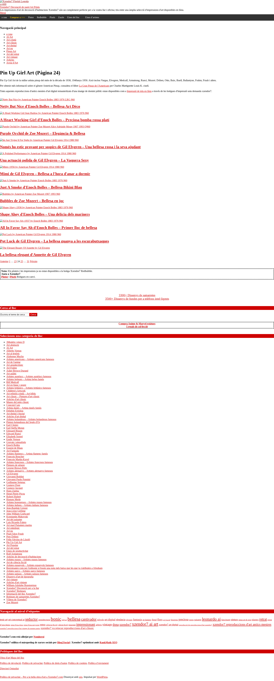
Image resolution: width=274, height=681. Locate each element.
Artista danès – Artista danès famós (23, 408)
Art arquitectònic (14, 365)
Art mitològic (13, 528)
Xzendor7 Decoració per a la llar (22, 588)
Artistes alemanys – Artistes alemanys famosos (29, 470)
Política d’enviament (98, 663)
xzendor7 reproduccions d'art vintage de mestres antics (20, 628)
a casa (4, 17)
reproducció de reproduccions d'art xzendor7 (195, 625)
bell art (64, 620)
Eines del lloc (73, 17)
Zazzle (61, 17)
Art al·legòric (13, 353)
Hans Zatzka (12, 490)
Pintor (31, 17)
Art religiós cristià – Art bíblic (21, 393)
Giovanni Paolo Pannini (18, 479)
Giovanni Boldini (15, 476)
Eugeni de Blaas (14, 448)
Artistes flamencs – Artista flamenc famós (27, 453)
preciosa (183, 619)
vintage (107, 624)
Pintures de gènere (15, 465)
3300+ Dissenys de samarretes (137, 295)
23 (15, 261)
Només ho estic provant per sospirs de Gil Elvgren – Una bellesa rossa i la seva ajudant (70, 147)
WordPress (102, 677)
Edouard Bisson (14, 430)
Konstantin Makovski (17, 516)
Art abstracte (12, 345)
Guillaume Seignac (15, 482)
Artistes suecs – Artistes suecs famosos (25, 571)
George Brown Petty (16, 468)
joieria (191, 620)
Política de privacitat (32, 663)
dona (116, 624)
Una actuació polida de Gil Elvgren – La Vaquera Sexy (44, 160)
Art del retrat (12, 548)
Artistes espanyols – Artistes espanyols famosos (30, 565)
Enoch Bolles (13, 445)
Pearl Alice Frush (15, 533)
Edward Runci (13, 433)
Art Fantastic (12, 450)
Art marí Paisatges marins (19, 525)
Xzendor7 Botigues (16, 591)
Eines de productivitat (17, 551)
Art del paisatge (14, 519)
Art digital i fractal (15, 413)
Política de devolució (10, 663)
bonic (56, 618)
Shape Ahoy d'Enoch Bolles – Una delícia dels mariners (45, 214)
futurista (174, 620)
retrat (263, 619)
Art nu (9, 531)
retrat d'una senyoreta (31, 625)
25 (21, 261)
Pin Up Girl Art (14, 542)
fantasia (137, 619)
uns (80, 677)
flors (160, 619)
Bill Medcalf (12, 382)
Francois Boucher (15, 456)
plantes (255, 619)
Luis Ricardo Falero (16, 522)
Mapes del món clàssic (17, 402)
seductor (31, 619)
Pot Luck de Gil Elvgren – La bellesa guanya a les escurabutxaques (54, 241)
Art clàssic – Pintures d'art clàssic (22, 396)
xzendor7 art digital (168, 624)
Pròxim (33, 261)
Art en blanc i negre (16, 385)
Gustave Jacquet (14, 488)
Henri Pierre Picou (15, 493)
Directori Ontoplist (9, 668)
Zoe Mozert (12, 602)
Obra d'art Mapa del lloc (12, 657)
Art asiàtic (11, 373)
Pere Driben (12, 536)
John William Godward (18, 513)
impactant (72, 625)
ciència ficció (52, 625)
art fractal (166, 620)
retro (42, 624)
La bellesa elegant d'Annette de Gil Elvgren (35, 255)
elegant (129, 620)
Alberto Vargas (13, 350)
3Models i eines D (15, 342)
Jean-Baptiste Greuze (17, 508)
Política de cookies (77, 663)
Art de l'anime (13, 362)
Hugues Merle (13, 499)
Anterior (4, 261)
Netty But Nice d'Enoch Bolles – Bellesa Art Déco (40, 106)
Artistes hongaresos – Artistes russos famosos (29, 502)
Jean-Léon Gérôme (16, 511)
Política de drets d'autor (55, 663)
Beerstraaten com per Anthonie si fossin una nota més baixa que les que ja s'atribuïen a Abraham (54, 568)
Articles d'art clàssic (16, 399)
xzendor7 (125, 624)
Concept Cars (13, 405)
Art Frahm (11, 367)
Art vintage (12, 579)
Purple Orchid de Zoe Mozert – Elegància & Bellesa (42, 133)
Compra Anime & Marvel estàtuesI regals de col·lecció (137, 325)
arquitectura (44, 619)
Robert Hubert (13, 496)
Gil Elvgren (12, 473)
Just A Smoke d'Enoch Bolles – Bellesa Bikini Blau (41, 187)
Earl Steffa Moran (15, 428)
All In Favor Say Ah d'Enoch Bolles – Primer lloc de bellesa (48, 228)
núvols (100, 619)
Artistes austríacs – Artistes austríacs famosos (28, 376)
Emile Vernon (13, 439)
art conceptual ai (16, 619)
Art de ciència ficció (16, 562)
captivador (89, 619)
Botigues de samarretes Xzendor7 (23, 596)
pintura (234, 619)
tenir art (4, 619)
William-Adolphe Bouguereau (21, 585)
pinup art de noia (244, 620)
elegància (120, 619)
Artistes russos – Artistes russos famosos (26, 559)
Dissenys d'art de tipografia (19, 576)
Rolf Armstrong (14, 553)
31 (28, 261)
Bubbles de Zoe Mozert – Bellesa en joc (32, 201)
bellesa (74, 618)
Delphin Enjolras (14, 410)
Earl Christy (12, 425)
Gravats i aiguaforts (16, 442)
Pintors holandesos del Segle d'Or (23, 422)
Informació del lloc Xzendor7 (21, 593)
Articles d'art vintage (16, 582)
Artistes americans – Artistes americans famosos (30, 359)
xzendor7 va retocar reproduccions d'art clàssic (67, 628)
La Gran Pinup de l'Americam (94, 85)
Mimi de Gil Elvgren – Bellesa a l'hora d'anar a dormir (45, 174)
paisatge (197, 620)
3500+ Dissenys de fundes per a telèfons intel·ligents (137, 298)
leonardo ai (211, 619)
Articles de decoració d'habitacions (23, 556)
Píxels (52, 17)
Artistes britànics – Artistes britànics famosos (28, 388)
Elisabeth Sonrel (14, 436)
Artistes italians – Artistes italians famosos (27, 505)
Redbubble (41, 17)
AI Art (9, 347)
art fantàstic (147, 620)
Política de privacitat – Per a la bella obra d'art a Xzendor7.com (31, 677)
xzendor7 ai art (145, 624)
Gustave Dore (13, 485)
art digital (109, 619)
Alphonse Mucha (15, 356)
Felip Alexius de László (18, 539)
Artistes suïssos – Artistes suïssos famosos (27, 573)
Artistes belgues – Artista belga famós (25, 379)
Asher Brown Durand (17, 370)
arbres (99, 624)
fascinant (225, 619)
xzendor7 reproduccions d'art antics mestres (242, 624)
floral (154, 620)
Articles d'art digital (16, 416)
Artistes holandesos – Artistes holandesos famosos (31, 419)
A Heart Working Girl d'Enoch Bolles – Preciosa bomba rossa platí (54, 120)
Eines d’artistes (92, 17)
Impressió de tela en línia (139, 91)
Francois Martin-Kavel (17, 459)
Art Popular (12, 545)
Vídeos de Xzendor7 (16, 599)
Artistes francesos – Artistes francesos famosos (29, 462)
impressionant (85, 624)
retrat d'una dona (17, 625)
